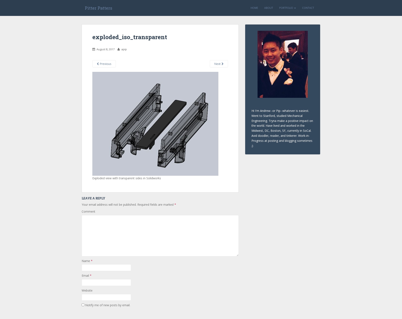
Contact (308, 8)
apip (124, 49)
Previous (105, 64)
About (268, 8)
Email (86, 276)
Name (87, 261)
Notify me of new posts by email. (107, 305)
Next (218, 64)
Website (87, 290)
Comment (88, 211)
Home (254, 8)
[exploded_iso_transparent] (155, 123)
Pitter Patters (98, 8)
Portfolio (286, 8)
